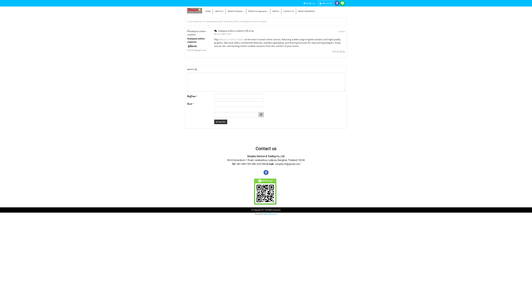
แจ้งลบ (341, 31)
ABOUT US (219, 11)
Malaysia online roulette (231, 39)
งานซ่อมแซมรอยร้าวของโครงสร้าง (222, 21)
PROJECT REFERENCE (306, 11)
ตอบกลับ (222, 122)
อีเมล (190, 103)
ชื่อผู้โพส (192, 96)
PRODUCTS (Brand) (235, 11)
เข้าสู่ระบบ (310, 3)
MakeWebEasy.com (270, 214)
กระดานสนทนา (194, 21)
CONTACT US (288, 11)
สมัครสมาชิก (327, 3)
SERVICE (275, 11)
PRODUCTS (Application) (257, 11)
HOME (208, 11)
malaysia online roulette (254, 21)
